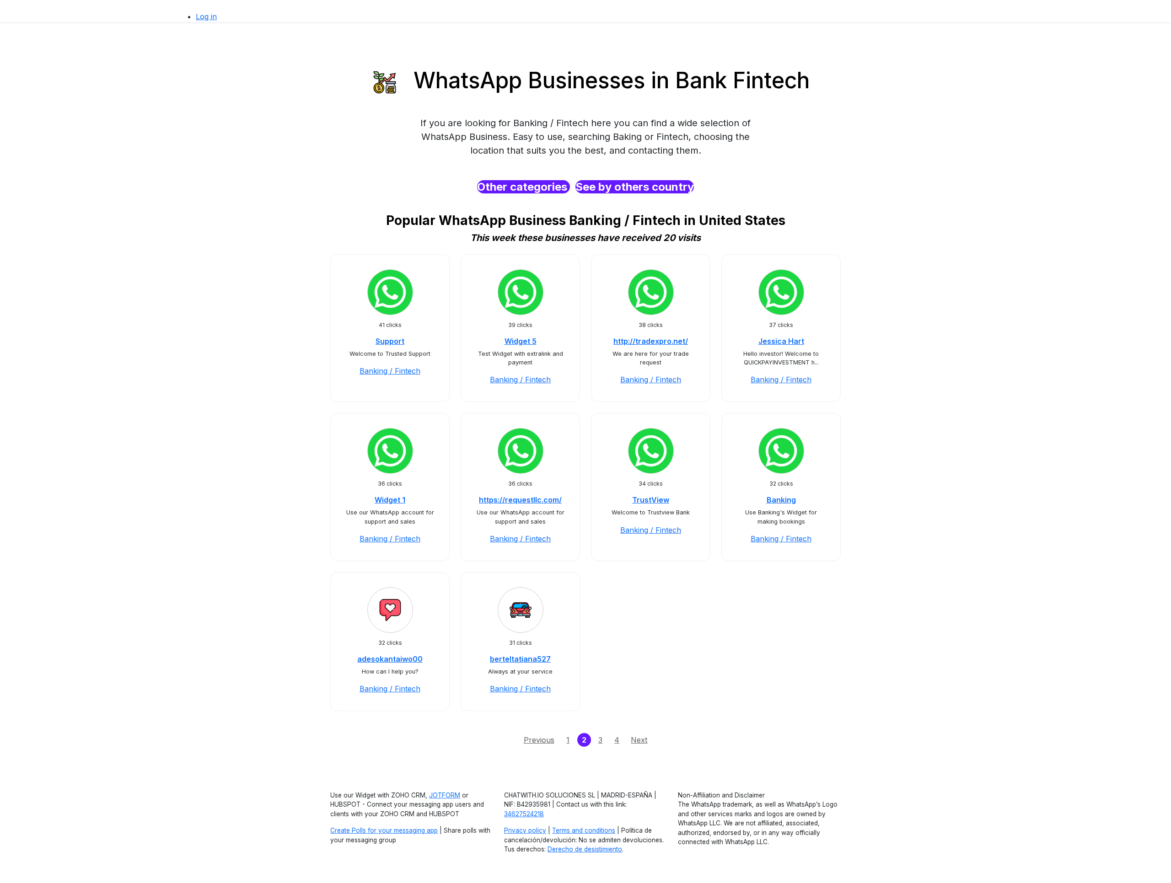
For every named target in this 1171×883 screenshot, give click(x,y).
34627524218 (524, 814)
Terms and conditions (583, 830)
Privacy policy (525, 830)
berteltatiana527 (520, 659)
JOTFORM (444, 795)
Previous (539, 739)
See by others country (634, 186)
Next (639, 739)
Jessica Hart (781, 341)
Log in (206, 16)
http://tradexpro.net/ (650, 341)
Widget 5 (521, 341)
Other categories (523, 186)
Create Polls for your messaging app (384, 830)
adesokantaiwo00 (390, 659)
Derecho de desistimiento (585, 849)
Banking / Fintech (390, 370)
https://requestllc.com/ (520, 499)
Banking (781, 499)
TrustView (650, 499)
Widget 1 (390, 499)
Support (390, 341)
